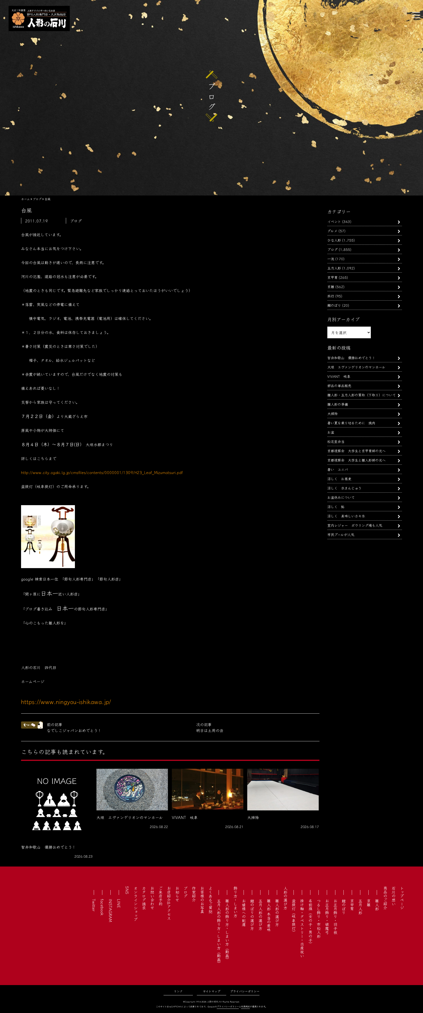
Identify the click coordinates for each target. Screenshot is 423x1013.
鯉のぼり (334, 305)
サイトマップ (211, 991)
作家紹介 (194, 894)
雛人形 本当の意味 (269, 915)
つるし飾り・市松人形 (319, 918)
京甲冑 (332, 277)
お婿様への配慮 (244, 912)
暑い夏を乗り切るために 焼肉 (351, 422)
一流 (330, 258)
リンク (178, 991)
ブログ (332, 249)
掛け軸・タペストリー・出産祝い (302, 928)
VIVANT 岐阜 (338, 376)
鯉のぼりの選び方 (252, 914)
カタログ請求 (144, 898)
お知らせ (177, 894)
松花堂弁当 (335, 441)
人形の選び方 (285, 898)
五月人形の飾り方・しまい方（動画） (219, 932)
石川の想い (394, 896)
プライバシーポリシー (244, 991)
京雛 (330, 286)
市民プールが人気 (340, 534)
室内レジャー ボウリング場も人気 (354, 525)
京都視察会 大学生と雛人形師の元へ (356, 460)
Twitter (94, 905)
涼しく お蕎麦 (339, 478)
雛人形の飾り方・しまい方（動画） (227, 930)
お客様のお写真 (202, 900)
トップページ (402, 898)
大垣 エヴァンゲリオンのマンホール (356, 366)
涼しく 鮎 (335, 506)
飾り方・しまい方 (235, 901)
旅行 (330, 295)
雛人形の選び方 (277, 912)
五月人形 (334, 267)
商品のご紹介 (385, 898)
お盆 (330, 432)
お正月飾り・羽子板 (335, 916)
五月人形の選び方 (260, 914)
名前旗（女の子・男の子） (310, 922)
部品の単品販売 (339, 385)
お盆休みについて (341, 497)
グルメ (332, 230)
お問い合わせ (152, 898)
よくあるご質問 (210, 900)
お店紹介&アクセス (169, 903)
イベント (334, 221)
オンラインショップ (136, 903)
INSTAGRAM (111, 910)
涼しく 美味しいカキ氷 (346, 515)
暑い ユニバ (337, 469)
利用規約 (245, 1006)
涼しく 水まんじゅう (344, 487)
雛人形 (377, 905)
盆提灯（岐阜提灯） (294, 916)
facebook (102, 907)
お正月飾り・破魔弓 (327, 916)
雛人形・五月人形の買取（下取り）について (361, 394)
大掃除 (332, 413)
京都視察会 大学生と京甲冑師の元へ (356, 450)
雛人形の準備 (337, 404)
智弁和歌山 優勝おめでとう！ (351, 357)
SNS (127, 890)
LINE (119, 903)
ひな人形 (334, 240)
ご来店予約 (161, 896)
